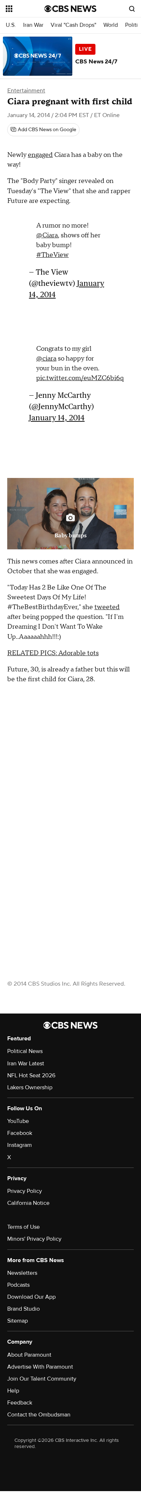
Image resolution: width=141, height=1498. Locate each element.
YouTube (18, 1121)
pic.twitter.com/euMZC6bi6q (80, 378)
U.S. (11, 25)
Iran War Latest (25, 1063)
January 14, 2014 (57, 417)
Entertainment (26, 90)
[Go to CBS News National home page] (70, 8)
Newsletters (22, 1273)
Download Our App (31, 1297)
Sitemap (17, 1321)
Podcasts (18, 1285)
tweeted (107, 607)
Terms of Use (23, 1227)
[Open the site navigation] (25, 8)
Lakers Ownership (29, 1087)
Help (13, 1391)
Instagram (19, 1145)
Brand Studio (23, 1309)
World (110, 25)
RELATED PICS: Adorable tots (53, 653)
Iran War (33, 25)
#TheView (52, 255)
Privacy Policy (24, 1191)
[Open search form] (132, 8)
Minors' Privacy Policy (34, 1239)
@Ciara (47, 235)
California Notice (28, 1203)
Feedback (19, 1403)
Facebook (19, 1133)
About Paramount (29, 1355)
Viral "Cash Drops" (73, 25)
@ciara (46, 358)
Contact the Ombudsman (38, 1415)
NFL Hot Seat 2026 (31, 1075)
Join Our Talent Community (41, 1379)
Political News (25, 1051)
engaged (40, 155)
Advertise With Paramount (40, 1367)
